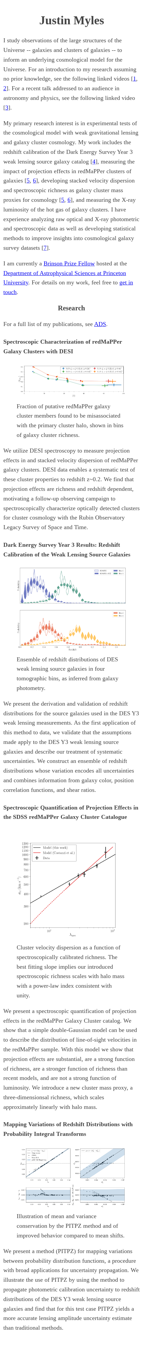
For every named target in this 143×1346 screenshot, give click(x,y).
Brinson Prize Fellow (69, 263)
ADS (100, 324)
